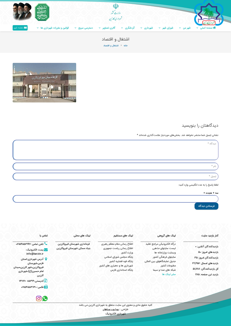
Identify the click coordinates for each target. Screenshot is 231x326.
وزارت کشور (127, 253)
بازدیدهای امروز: (209, 252)
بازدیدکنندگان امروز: (208, 258)
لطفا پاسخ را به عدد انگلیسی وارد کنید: (198, 185)
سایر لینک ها (169, 274)
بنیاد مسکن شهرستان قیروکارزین (73, 248)
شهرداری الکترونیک (115, 314)
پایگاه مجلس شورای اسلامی (118, 257)
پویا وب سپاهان (111, 309)
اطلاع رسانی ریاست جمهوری (118, 248)
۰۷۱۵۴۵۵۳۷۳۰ (28, 287)
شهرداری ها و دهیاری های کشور (116, 266)
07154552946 (23, 244)
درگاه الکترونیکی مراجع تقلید (161, 244)
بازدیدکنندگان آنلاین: (207, 246)
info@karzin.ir (34, 254)
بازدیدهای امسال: (209, 263)
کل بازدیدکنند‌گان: (209, 269)
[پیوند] (42, 12)
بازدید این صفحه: (209, 274)
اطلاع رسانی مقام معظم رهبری (117, 244)
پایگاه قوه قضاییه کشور (121, 261)
